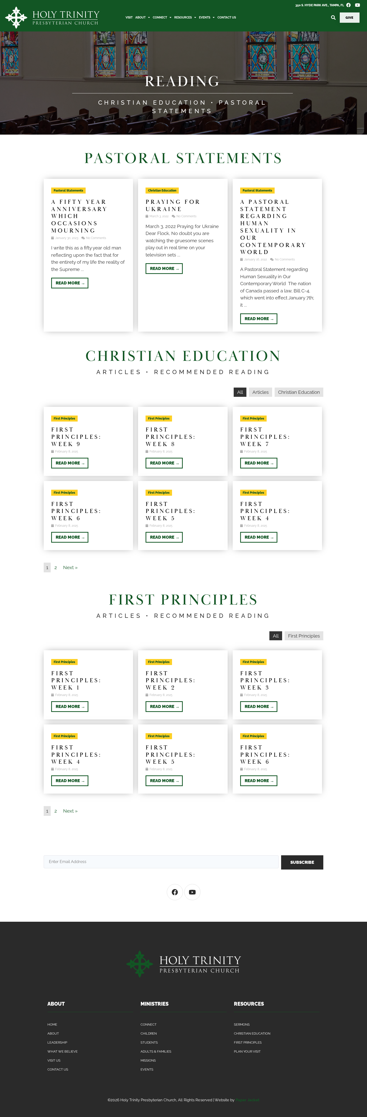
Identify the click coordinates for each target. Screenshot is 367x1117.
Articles (260, 392)
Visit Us (53, 1060)
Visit (129, 17)
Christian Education (299, 392)
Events (204, 17)
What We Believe (62, 1051)
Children (149, 1033)
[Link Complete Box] (88, 255)
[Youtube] (192, 892)
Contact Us (226, 17)
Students (149, 1042)
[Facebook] (175, 892)
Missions (148, 1060)
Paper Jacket (247, 1100)
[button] (333, 17)
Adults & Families (156, 1051)
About (140, 17)
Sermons (242, 1024)
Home (52, 1024)
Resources (183, 17)
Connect (160, 17)
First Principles (304, 636)
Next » (70, 567)
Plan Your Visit (247, 1051)
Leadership (57, 1042)
